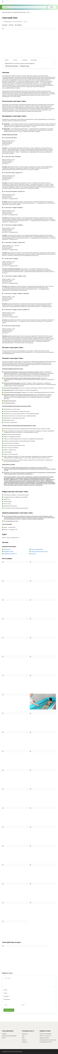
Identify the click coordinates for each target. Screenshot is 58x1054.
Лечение (11, 25)
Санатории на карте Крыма (9, 1035)
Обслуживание (7, 999)
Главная (4, 1033)
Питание (5, 993)
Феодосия (24, 1042)
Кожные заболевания (37, 549)
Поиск (3, 1038)
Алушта (24, 1040)
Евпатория (25, 1033)
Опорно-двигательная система (39, 551)
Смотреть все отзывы (11, 66)
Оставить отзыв (24, 66)
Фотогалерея (18, 25)
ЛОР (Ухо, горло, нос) (45, 1035)
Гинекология (7, 549)
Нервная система (8, 551)
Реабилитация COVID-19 (10, 553)
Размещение (6, 996)
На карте (25, 21)
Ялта (23, 1038)
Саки (23, 1035)
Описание (4, 25)
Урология (33, 553)
